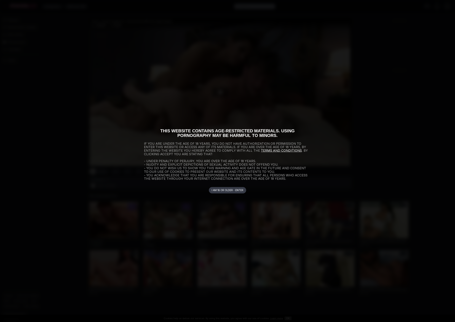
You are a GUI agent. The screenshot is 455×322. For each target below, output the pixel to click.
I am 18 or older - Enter (227, 190)
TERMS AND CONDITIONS (281, 150)
